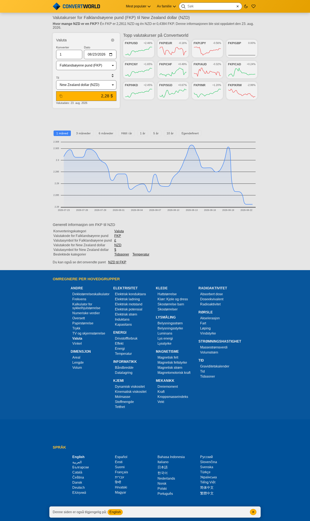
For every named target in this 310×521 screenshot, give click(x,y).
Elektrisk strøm (126, 314)
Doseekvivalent (211, 299)
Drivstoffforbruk (126, 338)
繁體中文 (207, 493)
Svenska (206, 467)
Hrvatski (121, 487)
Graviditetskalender (214, 366)
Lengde (78, 362)
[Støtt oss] (253, 6)
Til (57, 77)
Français (121, 472)
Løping (205, 328)
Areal (76, 357)
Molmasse (122, 397)
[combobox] (210, 6)
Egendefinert (190, 133)
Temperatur (140, 254)
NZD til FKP (117, 262)
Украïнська (208, 477)
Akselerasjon (210, 318)
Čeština (78, 477)
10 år (170, 133)
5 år (156, 133)
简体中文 (207, 487)
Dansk (77, 482)
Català (77, 472)
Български (80, 467)
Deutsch (78, 487)
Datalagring (123, 372)
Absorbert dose (211, 294)
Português (165, 493)
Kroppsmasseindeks (173, 397)
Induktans (122, 319)
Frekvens (79, 299)
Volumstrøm (209, 352)
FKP (117, 236)
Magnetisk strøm (170, 367)
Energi (120, 348)
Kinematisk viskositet (130, 391)
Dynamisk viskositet (130, 386)
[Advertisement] (155, 121)
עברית (119, 477)
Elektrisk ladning (127, 299)
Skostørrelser (168, 309)
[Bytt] (112, 75)
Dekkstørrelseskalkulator (90, 294)
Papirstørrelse (82, 323)
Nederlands (166, 478)
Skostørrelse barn (171, 304)
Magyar (120, 492)
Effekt (119, 343)
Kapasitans (123, 324)
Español (121, 457)
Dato (87, 47)
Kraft (161, 391)
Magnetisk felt (168, 357)
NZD (117, 245)
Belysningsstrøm (170, 323)
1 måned (62, 133)
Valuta (119, 231)
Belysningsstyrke (170, 328)
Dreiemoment (168, 386)
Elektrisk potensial (128, 309)
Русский (206, 457)
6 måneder (106, 133)
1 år (142, 133)
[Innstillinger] (112, 40)
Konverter (62, 47)
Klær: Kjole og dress (173, 299)
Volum (77, 367)
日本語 (163, 467)
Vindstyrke (208, 333)
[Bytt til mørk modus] (246, 6)
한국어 (163, 473)
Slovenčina (208, 462)
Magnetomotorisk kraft (174, 372)
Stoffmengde (124, 402)
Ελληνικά (79, 492)
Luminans (165, 333)
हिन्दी (118, 482)
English (115, 512)
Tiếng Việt (207, 482)
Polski (162, 488)
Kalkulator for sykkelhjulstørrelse (86, 306)
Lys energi (165, 338)
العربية (77, 462)
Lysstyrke (164, 343)
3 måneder (83, 133)
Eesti (119, 462)
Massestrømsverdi (214, 347)
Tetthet (120, 407)
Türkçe (205, 472)
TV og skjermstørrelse (88, 333)
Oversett (78, 318)
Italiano (163, 462)
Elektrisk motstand (128, 304)
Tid (202, 371)
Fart (203, 323)
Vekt (161, 402)
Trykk (76, 328)
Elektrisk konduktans (130, 294)
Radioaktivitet (210, 304)
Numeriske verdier (86, 313)
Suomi (120, 467)
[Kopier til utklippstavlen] (61, 96)
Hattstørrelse (167, 294)
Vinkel (77, 343)
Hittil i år (126, 133)
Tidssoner (121, 254)
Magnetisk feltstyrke (172, 362)
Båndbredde (124, 367)
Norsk (162, 483)
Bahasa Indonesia (171, 457)
